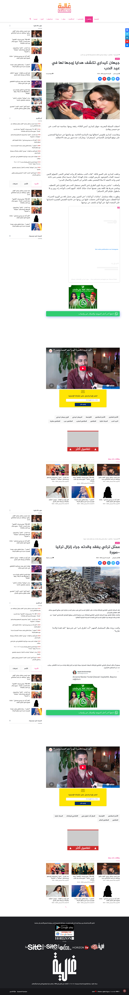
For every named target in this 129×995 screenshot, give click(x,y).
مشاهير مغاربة (54, 421)
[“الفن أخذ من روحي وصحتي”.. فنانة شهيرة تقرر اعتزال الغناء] (108, 492)
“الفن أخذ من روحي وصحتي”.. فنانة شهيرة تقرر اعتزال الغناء (109, 501)
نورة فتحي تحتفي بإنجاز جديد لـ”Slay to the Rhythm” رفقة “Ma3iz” (21, 92)
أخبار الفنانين (113, 417)
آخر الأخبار (71, 19)
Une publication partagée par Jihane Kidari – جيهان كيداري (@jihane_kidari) (94, 279)
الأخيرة (36, 184)
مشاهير (89, 19)
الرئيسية (96, 19)
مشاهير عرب (68, 421)
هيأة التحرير (13, 992)
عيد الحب (114, 421)
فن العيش (50, 19)
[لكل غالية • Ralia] (64, 8)
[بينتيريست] (104, 79)
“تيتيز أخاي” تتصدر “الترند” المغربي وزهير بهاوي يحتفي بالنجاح (20, 108)
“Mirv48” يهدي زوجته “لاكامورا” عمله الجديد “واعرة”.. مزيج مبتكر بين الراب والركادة (83, 479)
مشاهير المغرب (81, 421)
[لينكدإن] (109, 79)
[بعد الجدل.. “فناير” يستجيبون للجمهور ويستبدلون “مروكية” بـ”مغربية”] (57, 470)
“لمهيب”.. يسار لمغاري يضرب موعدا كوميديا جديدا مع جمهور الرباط (84, 501)
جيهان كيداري (76, 417)
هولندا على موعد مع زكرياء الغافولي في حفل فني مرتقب (20, 82)
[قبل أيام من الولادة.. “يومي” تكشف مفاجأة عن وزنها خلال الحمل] (57, 492)
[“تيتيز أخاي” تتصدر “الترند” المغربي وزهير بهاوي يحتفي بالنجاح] (36, 109)
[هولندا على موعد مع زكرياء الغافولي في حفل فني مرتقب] (36, 84)
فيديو (35, 19)
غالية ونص (81, 19)
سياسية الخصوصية (22, 992)
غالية (93, 992)
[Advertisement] (83, 38)
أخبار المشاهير (99, 417)
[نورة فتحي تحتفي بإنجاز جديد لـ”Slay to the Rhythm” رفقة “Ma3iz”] (36, 92)
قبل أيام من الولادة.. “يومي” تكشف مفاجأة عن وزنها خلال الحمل (59, 501)
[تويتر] (113, 79)
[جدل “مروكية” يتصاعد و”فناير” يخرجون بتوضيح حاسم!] (36, 100)
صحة (57, 19)
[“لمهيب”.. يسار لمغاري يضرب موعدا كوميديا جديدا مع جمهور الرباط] (83, 492)
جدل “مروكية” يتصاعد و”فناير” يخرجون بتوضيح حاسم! (21, 99)
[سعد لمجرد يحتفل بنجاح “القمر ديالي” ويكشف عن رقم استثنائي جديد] (108, 470)
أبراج (42, 19)
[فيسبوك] (118, 79)
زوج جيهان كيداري (62, 417)
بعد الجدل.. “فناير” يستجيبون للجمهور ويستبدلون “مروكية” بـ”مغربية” (58, 478)
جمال (64, 19)
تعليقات (15, 184)
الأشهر (26, 184)
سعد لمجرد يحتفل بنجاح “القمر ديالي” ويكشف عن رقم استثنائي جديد (109, 478)
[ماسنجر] (100, 79)
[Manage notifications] (124, 990)
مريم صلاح (115, 74)
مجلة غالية (103, 421)
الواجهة (88, 417)
